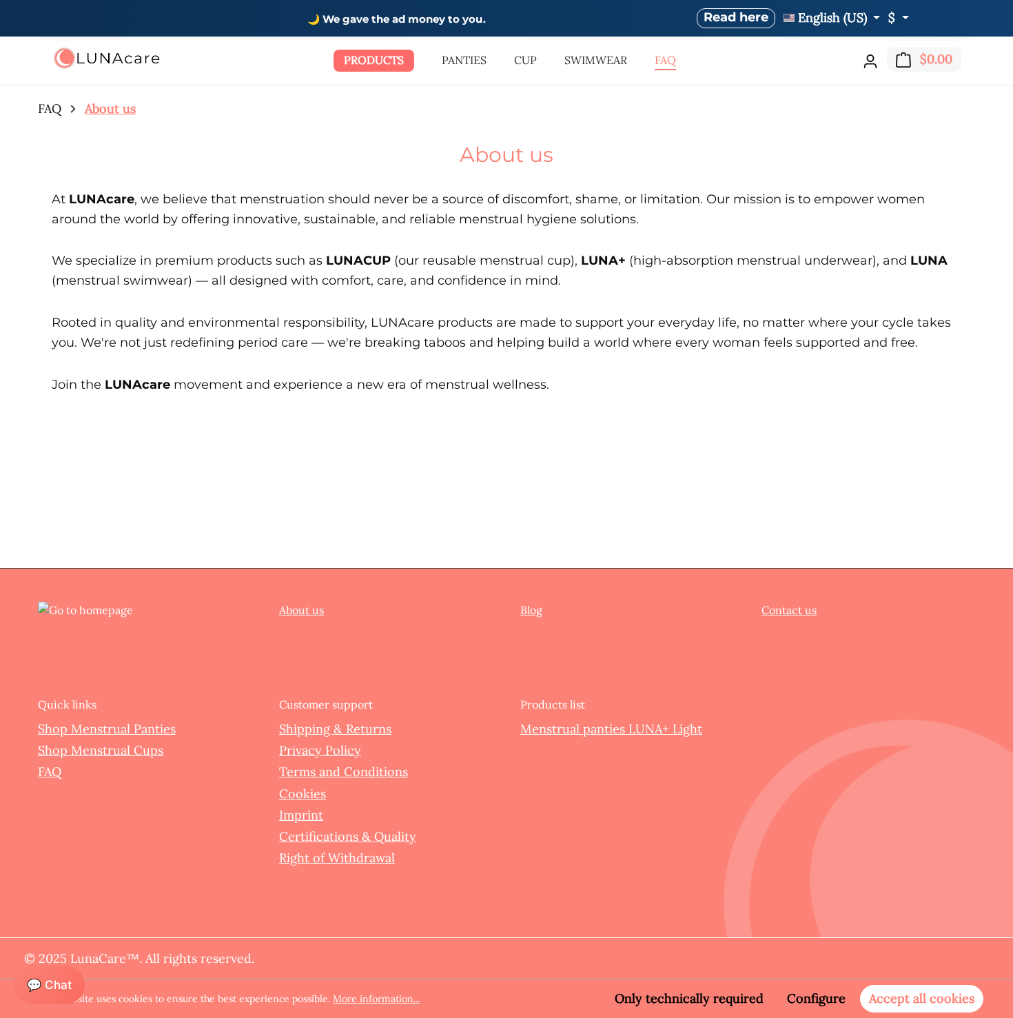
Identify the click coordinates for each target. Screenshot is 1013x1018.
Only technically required (689, 998)
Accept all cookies (921, 998)
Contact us (789, 610)
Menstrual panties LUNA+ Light (611, 729)
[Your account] (870, 60)
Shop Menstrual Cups (100, 750)
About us (301, 610)
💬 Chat (49, 985)
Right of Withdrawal (337, 858)
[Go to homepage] (107, 58)
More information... (376, 998)
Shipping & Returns (335, 729)
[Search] (845, 57)
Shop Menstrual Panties (107, 729)
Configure (816, 998)
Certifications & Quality (347, 836)
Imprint (301, 815)
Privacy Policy (320, 750)
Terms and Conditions (343, 772)
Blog (531, 610)
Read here (736, 17)
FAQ (49, 772)
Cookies (302, 794)
